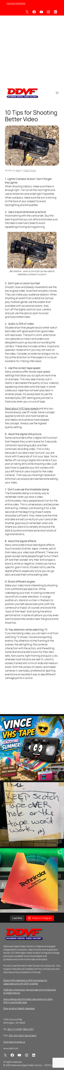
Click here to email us (14, 1041)
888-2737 (28, 1029)
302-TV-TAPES (14, 1029)
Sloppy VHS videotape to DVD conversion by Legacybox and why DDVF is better (25, 982)
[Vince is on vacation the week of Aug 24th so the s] (32, 748)
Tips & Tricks (29, 170)
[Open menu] (57, 93)
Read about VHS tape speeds (21, 408)
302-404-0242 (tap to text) (22, 1035)
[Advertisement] (32, 51)
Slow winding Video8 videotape (19, 1008)
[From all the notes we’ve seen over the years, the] (32, 814)
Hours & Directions (16, 3)
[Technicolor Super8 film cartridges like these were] (32, 880)
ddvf (18, 170)
